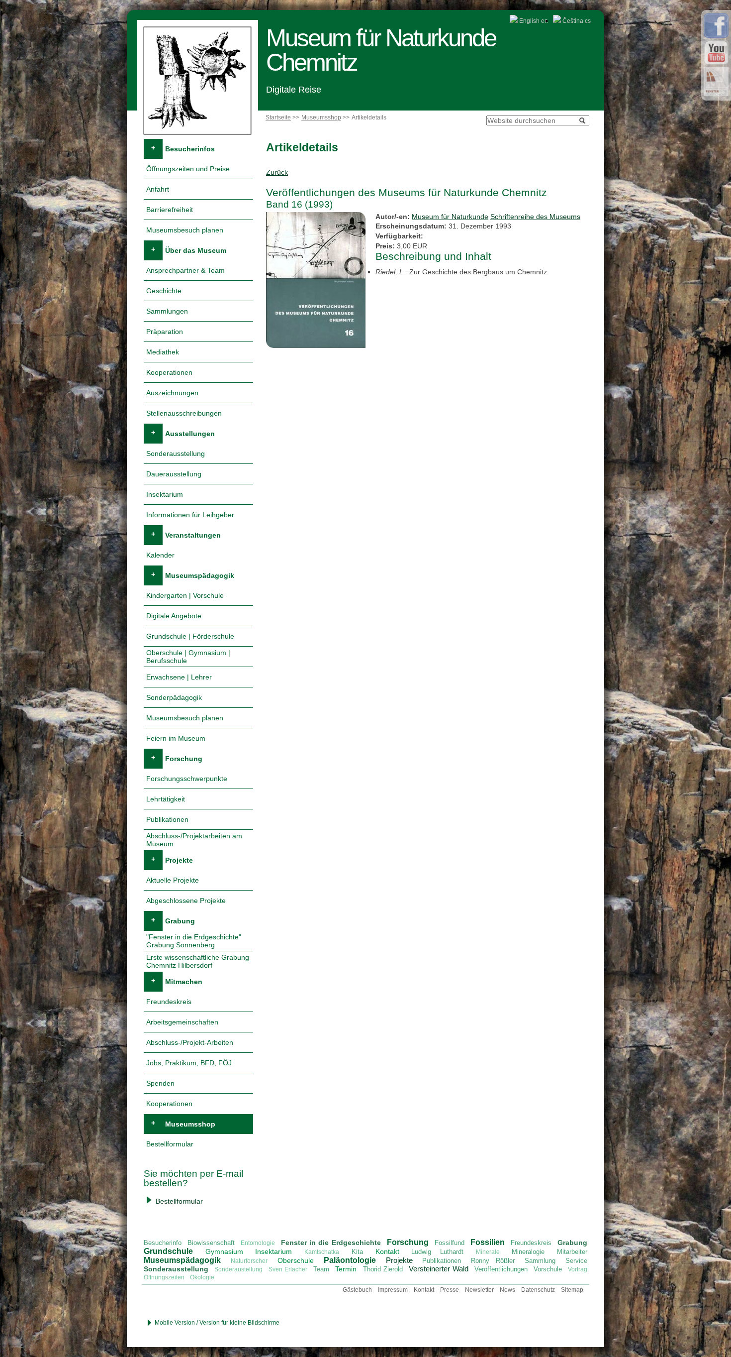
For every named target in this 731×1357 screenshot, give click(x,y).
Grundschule (168, 1251)
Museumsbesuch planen (184, 230)
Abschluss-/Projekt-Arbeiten (189, 1042)
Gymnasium (224, 1251)
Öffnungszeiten (164, 1277)
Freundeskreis (168, 1002)
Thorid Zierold (383, 1269)
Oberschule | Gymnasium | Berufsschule (188, 657)
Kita (357, 1251)
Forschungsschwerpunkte (186, 779)
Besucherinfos (190, 149)
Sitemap (572, 1289)
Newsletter (479, 1289)
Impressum (393, 1289)
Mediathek (162, 352)
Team (321, 1269)
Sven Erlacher (288, 1269)
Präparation (164, 332)
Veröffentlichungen (501, 1269)
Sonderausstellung (175, 453)
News (507, 1289)
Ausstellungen (190, 434)
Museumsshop (321, 117)
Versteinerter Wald (438, 1268)
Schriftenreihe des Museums (535, 217)
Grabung (180, 921)
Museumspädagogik (199, 575)
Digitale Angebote (173, 616)
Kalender (160, 555)
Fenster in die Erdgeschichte (330, 1242)
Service (576, 1260)
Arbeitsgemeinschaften (182, 1022)
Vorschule (548, 1269)
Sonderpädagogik (174, 697)
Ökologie (202, 1277)
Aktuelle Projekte (172, 880)
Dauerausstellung (173, 474)
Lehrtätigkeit (165, 799)
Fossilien (487, 1242)
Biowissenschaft (211, 1242)
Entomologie (258, 1243)
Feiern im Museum (175, 738)
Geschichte (164, 291)
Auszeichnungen (172, 393)
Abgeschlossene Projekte (186, 901)
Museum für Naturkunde (450, 217)
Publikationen (167, 819)
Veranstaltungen (193, 535)
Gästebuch (357, 1289)
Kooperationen (169, 372)
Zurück (277, 172)
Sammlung (540, 1260)
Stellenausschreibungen (184, 413)
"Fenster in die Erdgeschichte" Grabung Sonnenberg (193, 941)
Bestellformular (169, 1144)
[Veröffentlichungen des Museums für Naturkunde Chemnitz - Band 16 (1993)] (317, 348)
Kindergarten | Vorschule (185, 595)
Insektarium (164, 494)
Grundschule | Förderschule (190, 636)
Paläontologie (350, 1260)
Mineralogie (528, 1251)
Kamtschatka (321, 1251)
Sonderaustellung (238, 1269)
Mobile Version (175, 1322)
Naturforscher (249, 1260)
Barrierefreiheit (169, 210)
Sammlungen (167, 311)
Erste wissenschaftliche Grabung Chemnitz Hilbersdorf (197, 961)
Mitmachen (183, 982)
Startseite (278, 117)
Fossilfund (449, 1242)
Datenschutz (538, 1289)
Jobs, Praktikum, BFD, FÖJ (189, 1063)
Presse (449, 1289)
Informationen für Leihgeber (190, 515)
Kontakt (387, 1251)
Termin (346, 1269)
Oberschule (295, 1260)
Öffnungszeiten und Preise (188, 169)
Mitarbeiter (572, 1251)
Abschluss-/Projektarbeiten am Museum (194, 840)
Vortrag (577, 1269)
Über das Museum (195, 250)
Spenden (160, 1083)
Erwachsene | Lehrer (179, 677)
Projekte (179, 860)
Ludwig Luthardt (437, 1251)
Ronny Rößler (493, 1260)
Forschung (183, 759)
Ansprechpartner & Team (185, 270)
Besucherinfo (163, 1242)
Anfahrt (157, 189)
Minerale (488, 1251)
